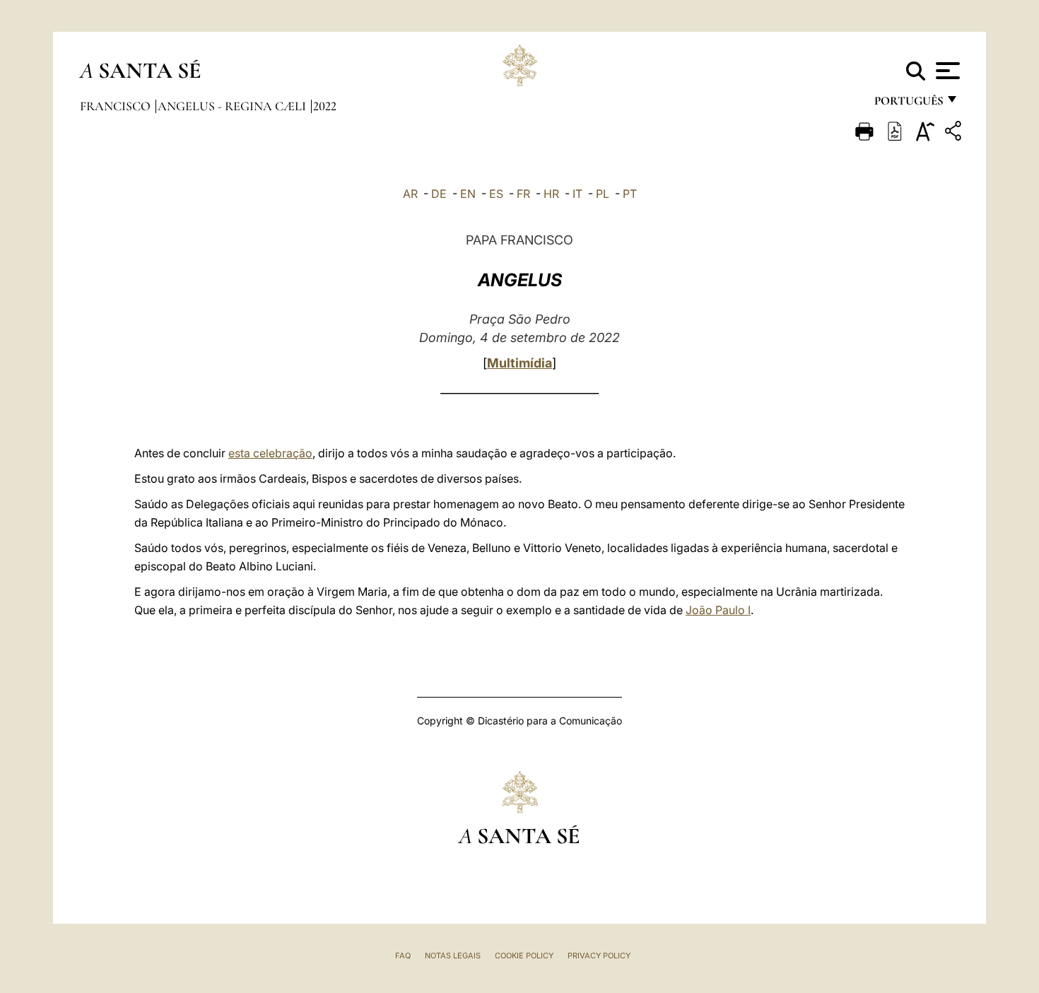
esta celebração (270, 453)
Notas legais (453, 955)
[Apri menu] (946, 71)
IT (577, 194)
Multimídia (519, 363)
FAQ (403, 955)
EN (468, 194)
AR (410, 194)
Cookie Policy (524, 955)
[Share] (955, 133)
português (908, 104)
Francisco (116, 106)
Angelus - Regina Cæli (233, 106)
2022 (324, 106)
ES (496, 194)
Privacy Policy (599, 955)
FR (523, 194)
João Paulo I (718, 610)
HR (551, 194)
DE (439, 194)
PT (630, 194)
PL (602, 194)
